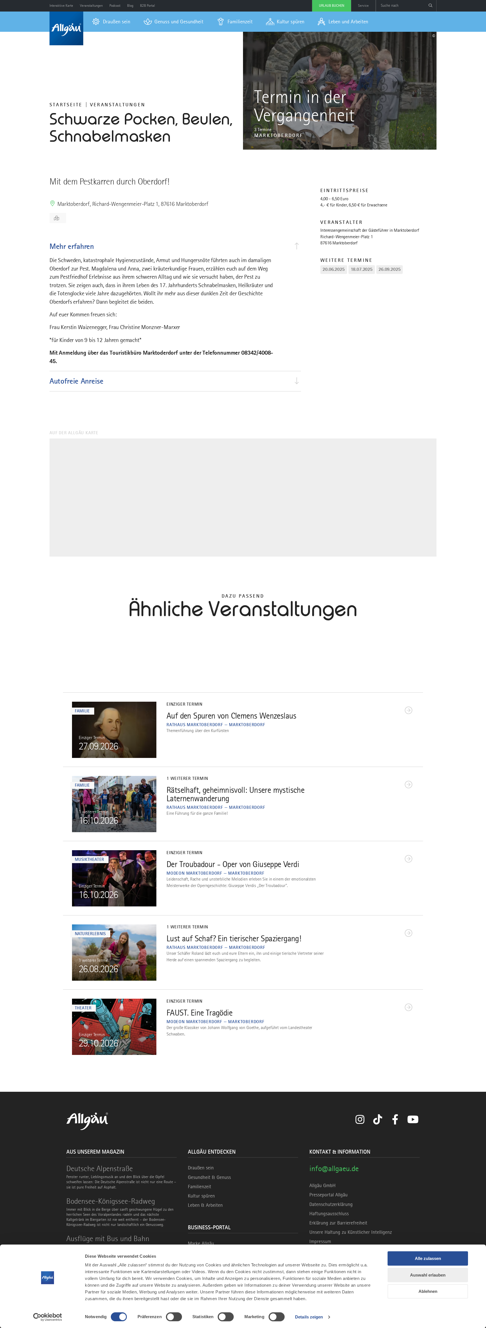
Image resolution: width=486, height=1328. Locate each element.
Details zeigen (309, 1317)
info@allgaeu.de (334, 1168)
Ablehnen (427, 1291)
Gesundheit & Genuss (209, 1177)
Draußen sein (201, 1168)
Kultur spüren (201, 1196)
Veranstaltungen (117, 104)
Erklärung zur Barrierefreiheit (338, 1223)
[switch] (174, 1316)
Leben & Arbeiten (205, 1205)
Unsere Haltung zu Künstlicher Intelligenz (350, 1232)
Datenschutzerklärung (331, 1204)
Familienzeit (199, 1186)
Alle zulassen (428, 1258)
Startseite (66, 104)
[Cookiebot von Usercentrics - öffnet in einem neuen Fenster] (47, 1317)
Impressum (320, 1241)
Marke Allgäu (201, 1243)
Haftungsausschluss (329, 1213)
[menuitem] (111, 22)
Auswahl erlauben (428, 1275)
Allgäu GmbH (322, 1185)
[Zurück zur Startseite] (66, 28)
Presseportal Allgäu (328, 1195)
